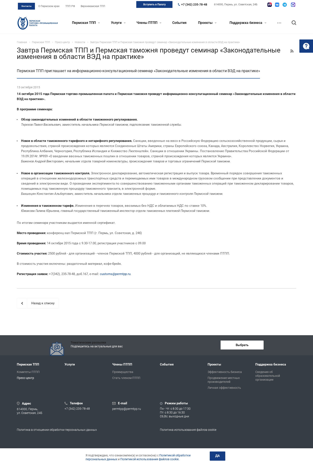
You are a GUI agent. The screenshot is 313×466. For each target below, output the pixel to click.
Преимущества (122, 372)
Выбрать (242, 345)
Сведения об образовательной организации (267, 375)
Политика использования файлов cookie (188, 429)
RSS (292, 51)
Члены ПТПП (147, 23)
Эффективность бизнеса (225, 372)
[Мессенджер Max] (293, 5)
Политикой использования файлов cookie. (149, 459)
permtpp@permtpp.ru (126, 409)
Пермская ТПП (84, 23)
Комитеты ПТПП (28, 372)
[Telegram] (285, 5)
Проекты (205, 23)
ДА (217, 456)
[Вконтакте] (277, 5)
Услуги (116, 23)
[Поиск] (292, 22)
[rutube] (269, 5)
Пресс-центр (25, 378)
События (179, 23)
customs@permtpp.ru (115, 274)
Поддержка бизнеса (246, 23)
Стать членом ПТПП (126, 378)
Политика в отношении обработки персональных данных (57, 429)
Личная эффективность (224, 387)
